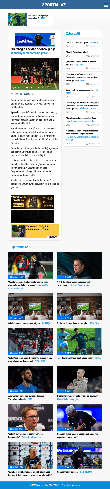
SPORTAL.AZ (54, 4)
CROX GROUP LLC (56, 485)
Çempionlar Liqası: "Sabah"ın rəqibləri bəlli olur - (83, 65)
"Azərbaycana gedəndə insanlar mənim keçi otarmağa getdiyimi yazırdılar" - (28, 285)
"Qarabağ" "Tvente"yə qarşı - (83, 44)
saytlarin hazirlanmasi (22, 192)
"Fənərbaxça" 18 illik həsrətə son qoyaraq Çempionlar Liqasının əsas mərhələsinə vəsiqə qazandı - (83, 107)
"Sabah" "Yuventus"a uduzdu (83, 54)
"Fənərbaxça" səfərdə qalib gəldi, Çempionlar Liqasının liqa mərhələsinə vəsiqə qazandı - (83, 79)
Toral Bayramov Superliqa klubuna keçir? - (79, 358)
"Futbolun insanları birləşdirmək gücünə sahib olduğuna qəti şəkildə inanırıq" (83, 137)
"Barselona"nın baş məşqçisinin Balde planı (83, 121)
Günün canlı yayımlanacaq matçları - (83, 93)
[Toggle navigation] (106, 5)
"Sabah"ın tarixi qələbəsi (74, 472)
